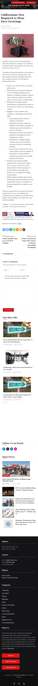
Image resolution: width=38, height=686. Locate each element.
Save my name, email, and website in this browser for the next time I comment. (17, 277)
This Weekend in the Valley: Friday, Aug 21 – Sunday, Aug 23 (25, 512)
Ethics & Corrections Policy (10, 578)
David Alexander (7, 344)
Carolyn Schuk (7, 372)
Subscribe (10, 655)
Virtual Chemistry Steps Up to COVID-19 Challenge (9, 241)
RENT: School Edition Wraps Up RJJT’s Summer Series (25, 489)
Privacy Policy (6, 575)
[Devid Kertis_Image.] (18, 214)
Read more (10, 648)
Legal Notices (31, 2)
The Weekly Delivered (18, 2)
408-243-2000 (10, 562)
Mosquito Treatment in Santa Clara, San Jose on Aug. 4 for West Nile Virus (25, 522)
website (19, 223)
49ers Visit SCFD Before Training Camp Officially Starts (16, 480)
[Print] (17, 229)
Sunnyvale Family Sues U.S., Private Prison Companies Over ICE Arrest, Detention (25, 501)
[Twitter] (7, 229)
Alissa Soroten (5, 26)
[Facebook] (3, 229)
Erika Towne (6, 483)
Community (6, 475)
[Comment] (23, 229)
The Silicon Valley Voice (18, 5)
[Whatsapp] (13, 229)
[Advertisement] (19, 422)
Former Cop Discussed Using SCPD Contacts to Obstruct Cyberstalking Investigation (28, 243)
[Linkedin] (10, 229)
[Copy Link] (20, 229)
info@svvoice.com (11, 560)
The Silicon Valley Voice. (21, 675)
